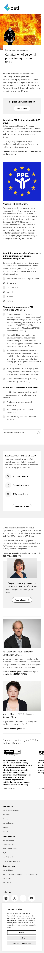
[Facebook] (23, 898)
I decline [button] (22, 938)
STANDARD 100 (8, 845)
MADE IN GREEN (8, 841)
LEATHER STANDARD (10, 849)
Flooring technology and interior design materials (20, 874)
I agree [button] (21, 932)
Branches (6, 831)
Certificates (7, 878)
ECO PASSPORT (8, 857)
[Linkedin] (6, 898)
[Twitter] (14, 898)
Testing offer (7, 882)
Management (7, 819)
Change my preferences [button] (22, 943)
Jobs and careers (9, 823)
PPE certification (8, 870)
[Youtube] (31, 898)
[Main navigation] (40, 6)
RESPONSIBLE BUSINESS (11, 861)
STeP (4, 853)
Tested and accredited (11, 811)
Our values (6, 815)
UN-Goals (6, 827)
